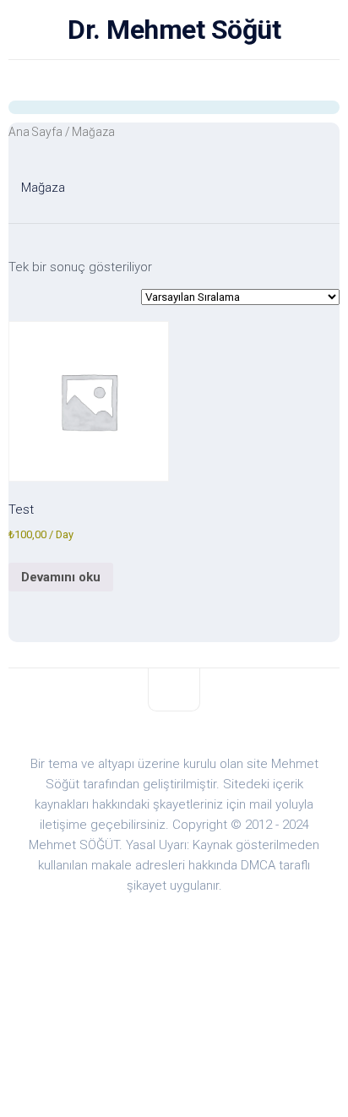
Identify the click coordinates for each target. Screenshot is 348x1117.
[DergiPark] (123, 80)
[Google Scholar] (56, 80)
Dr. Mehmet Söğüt (174, 30)
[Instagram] (225, 80)
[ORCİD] (157, 80)
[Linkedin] (292, 80)
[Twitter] (258, 80)
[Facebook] (191, 80)
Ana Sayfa (35, 132)
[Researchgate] (89, 80)
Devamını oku (61, 577)
